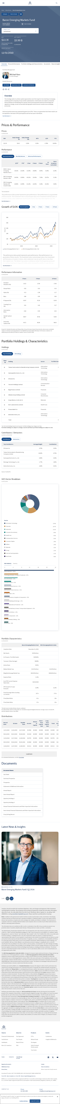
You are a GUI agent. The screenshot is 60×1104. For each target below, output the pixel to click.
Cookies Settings (24, 1101)
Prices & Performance (14, 64)
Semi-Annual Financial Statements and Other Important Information (22, 810)
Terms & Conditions (45, 1067)
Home (3, 10)
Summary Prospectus (9, 778)
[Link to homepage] (4, 1027)
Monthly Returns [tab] (20, 156)
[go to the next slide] (11, 898)
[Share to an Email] (6, 89)
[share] (8, 89)
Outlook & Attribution (28, 85)
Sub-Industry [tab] (7, 563)
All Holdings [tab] (18, 354)
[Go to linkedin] (48, 1057)
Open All (5, 361)
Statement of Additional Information (13, 786)
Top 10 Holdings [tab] (7, 354)
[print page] (3, 89)
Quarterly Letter (16, 85)
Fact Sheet (6, 85)
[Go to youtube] (57, 1057)
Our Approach (20, 1036)
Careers (3, 1057)
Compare (5, 14)
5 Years (47, 207)
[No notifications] (21, 14)
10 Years (55, 207)
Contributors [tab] (6, 439)
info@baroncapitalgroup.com (47, 1091)
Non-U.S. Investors (6, 1045)
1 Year (33, 207)
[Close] (57, 1096)
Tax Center (21, 757)
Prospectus (7, 782)
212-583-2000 (24, 1091)
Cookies (42, 1064)
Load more (29, 754)
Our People (19, 1039)
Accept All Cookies (35, 1101)
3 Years (40, 207)
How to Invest (13, 14)
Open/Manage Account (19, 1057)
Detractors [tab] (16, 439)
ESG (17, 1045)
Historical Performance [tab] (34, 156)
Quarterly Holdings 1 (9, 798)
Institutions (5, 1039)
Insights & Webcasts (51, 1039)
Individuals (4, 1042)
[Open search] (56, 3)
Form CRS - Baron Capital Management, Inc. (26, 1076)
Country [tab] (15, 563)
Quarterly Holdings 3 (9, 802)
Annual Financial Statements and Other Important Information (21, 806)
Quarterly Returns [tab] (8, 156)
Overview (4, 64)
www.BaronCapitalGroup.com (20, 914)
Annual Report (7, 790)
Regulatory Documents (6, 1064)
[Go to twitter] (53, 1057)
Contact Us (11, 1057)
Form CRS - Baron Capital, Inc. (8, 1076)
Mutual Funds (8, 10)
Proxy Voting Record (9, 814)
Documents (47, 64)
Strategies (34, 1042)
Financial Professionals (8, 1036)
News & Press (19, 1042)
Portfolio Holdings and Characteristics (32, 64)
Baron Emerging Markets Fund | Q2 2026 (18, 889)
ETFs (32, 1036)
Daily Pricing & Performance (35, 1046)
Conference (49, 1036)
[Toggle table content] (4, 367)
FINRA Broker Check (5, 1067)
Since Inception (24, 207)
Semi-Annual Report (9, 794)
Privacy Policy (4, 1069)
